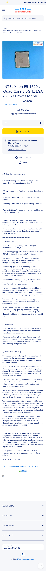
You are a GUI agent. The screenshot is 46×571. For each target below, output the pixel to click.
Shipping (13, 114)
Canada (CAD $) (12, 548)
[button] (42, 10)
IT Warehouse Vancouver (25, 559)
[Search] (4, 18)
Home (4, 28)
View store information (17, 149)
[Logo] (23, 10)
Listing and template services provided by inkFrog (23, 466)
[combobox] (23, 18)
